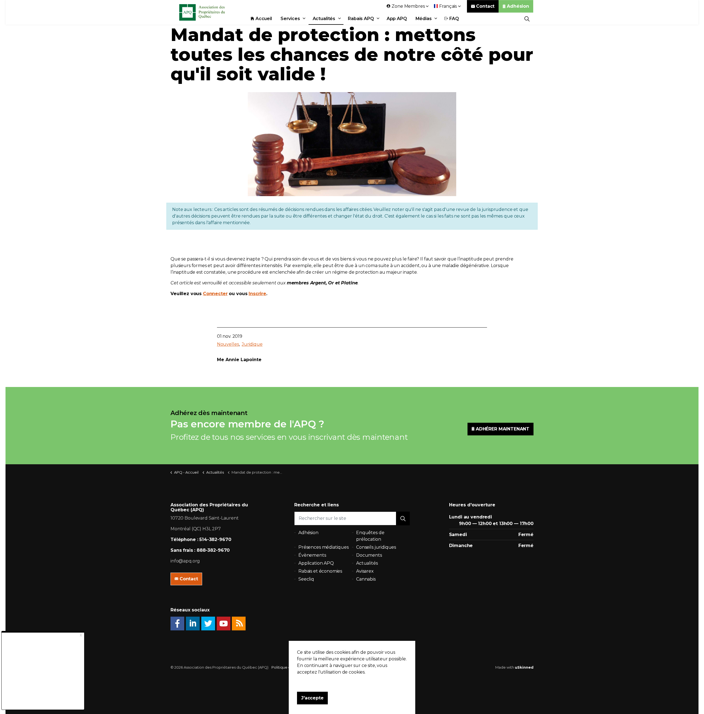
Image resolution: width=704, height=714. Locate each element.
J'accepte (312, 698)
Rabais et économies (320, 571)
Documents (369, 555)
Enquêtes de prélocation (370, 536)
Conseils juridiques (376, 547)
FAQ (454, 18)
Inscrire (257, 293)
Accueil (263, 18)
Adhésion (518, 6)
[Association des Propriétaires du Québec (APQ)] (209, 12)
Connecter (215, 293)
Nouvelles (228, 344)
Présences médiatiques (323, 547)
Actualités (324, 18)
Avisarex (365, 571)
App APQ (397, 18)
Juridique (252, 344)
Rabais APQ (361, 18)
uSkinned (524, 667)
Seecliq (306, 579)
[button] (403, 518)
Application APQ (316, 563)
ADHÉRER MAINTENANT (502, 429)
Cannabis (366, 579)
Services (290, 18)
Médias (424, 18)
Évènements (312, 555)
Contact (485, 6)
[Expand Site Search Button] (527, 18)
